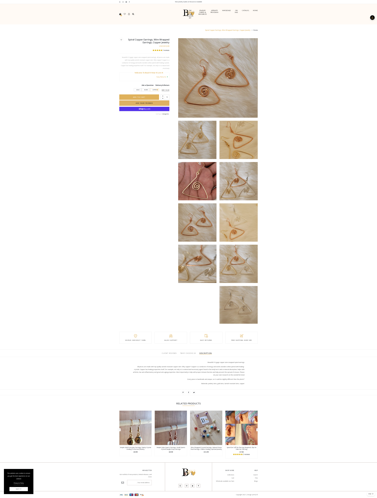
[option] (241, 435)
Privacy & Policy (19, 483)
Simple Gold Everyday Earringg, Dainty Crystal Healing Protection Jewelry (135, 448)
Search (255, 475)
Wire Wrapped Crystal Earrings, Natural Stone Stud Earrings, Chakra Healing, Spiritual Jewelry (206, 448)
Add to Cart (139, 97)
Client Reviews (169, 353)
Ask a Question (148, 85)
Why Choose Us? (188, 353)
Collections (230, 475)
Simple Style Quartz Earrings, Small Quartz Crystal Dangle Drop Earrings (171, 448)
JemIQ (254, 495)
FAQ (256, 478)
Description (205, 353)
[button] (157, 50)
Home (255, 10)
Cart (233, 478)
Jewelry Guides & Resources (203, 12)
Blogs (256, 481)
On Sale (236, 11)
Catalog (245, 10)
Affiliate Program (214, 11)
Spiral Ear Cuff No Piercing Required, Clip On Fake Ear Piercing (241, 448)
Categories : (165, 114)
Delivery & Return (162, 85)
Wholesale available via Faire (225, 481)
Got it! (19, 489)
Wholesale (226, 10)
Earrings (158, 114)
